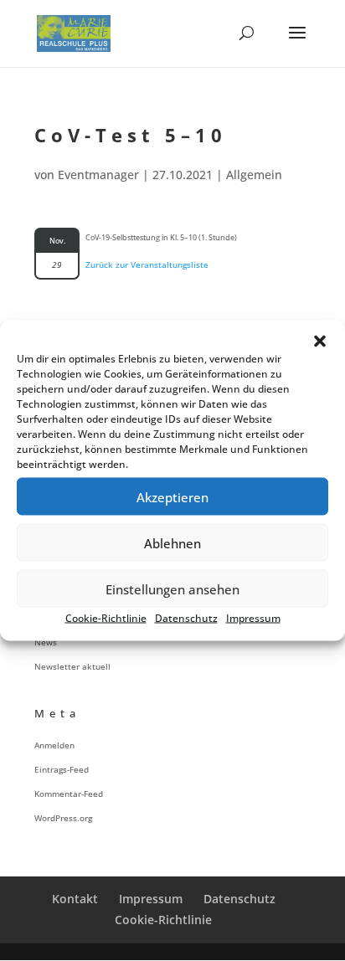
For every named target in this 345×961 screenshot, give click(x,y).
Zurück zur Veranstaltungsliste (147, 264)
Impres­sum (253, 618)
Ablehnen (172, 542)
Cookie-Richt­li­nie (106, 618)
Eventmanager (98, 174)
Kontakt (75, 899)
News (45, 642)
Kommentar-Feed (68, 793)
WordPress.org (63, 818)
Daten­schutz (186, 618)
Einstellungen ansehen (172, 588)
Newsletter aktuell (72, 666)
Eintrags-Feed (61, 769)
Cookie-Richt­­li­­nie (163, 920)
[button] (320, 341)
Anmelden (54, 745)
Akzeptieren (172, 496)
